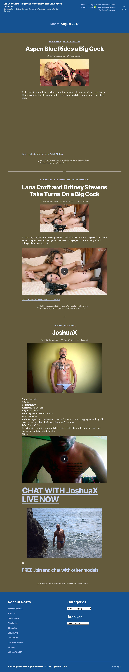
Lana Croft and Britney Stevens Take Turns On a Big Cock (64, 191)
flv (68, 306)
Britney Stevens (60, 306)
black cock (59, 161)
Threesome (81, 308)
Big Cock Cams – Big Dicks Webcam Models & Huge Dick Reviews (40, 667)
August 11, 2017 (68, 201)
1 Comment (84, 340)
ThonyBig (12, 628)
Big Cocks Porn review (106, 7)
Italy (63, 584)
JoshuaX (64, 332)
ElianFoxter (13, 623)
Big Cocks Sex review (107, 10)
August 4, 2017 (69, 340)
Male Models (69, 325)
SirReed (11, 647)
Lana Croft (54, 308)
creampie (49, 584)
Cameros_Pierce (15, 642)
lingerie (53, 163)
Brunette (58, 325)
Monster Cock (62, 163)
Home (83, 5)
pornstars (73, 308)
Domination (57, 584)
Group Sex (73, 306)
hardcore (81, 161)
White (86, 584)
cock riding (73, 161)
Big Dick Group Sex (62, 180)
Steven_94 (13, 633)
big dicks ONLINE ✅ (88, 7)
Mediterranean (71, 584)
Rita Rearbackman (58, 56)
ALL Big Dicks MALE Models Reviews (101, 5)
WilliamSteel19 (15, 652)
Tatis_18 (12, 613)
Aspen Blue (44, 161)
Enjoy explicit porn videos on (42, 154)
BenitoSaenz (14, 618)
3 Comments (84, 201)
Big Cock (52, 161)
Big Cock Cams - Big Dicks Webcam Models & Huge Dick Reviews (33, 5)
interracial (46, 163)
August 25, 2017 (75, 56)
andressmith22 (15, 609)
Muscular (80, 584)
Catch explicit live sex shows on (41, 299)
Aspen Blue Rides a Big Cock (64, 48)
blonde (66, 161)
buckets (42, 584)
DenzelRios (13, 638)
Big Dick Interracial (71, 41)
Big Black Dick (55, 41)
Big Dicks (43, 306)
